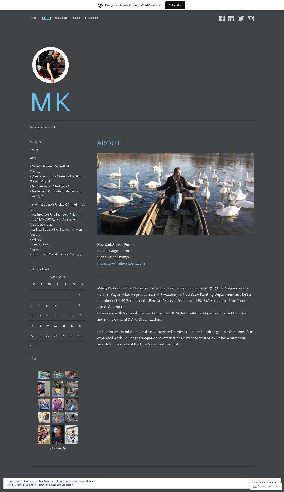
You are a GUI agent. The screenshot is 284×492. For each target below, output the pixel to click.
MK (51, 103)
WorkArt (62, 18)
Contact (91, 18)
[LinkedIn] (231, 18)
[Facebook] (221, 18)
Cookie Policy (67, 484)
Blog (77, 18)
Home (34, 18)
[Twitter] (241, 18)
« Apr (33, 358)
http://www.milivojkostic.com (121, 263)
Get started (175, 5)
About (47, 18)
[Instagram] (251, 18)
